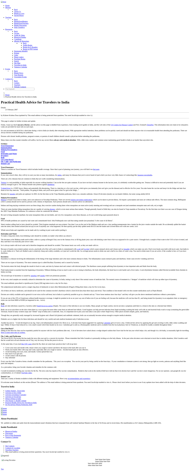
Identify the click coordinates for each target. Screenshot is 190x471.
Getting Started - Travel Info (15, 391)
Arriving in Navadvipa (13, 397)
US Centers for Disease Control (122, 125)
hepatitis (127, 249)
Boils (3, 306)
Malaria (3, 200)
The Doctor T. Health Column (15, 401)
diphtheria (50, 184)
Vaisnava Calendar (11, 437)
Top (2, 469)
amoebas (34, 276)
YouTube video (26, 373)
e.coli (78, 249)
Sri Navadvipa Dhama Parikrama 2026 (18, 405)
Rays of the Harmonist (13, 435)
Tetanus (3, 182)
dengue (52, 209)
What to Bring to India (13, 399)
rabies (60, 175)
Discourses (9, 433)
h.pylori (86, 249)
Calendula (107, 323)
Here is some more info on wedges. (13, 332)
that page (96, 169)
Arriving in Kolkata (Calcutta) (15, 395)
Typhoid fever (6, 188)
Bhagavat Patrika (11, 431)
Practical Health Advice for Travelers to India (21, 403)
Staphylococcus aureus (45, 306)
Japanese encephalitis (144, 175)
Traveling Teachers (11, 450)
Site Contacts (9, 446)
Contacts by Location (12, 448)
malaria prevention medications (81, 200)
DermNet (150, 125)
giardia (42, 276)
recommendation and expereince (79, 378)
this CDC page (26, 344)
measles (12, 194)
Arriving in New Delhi (13, 393)
